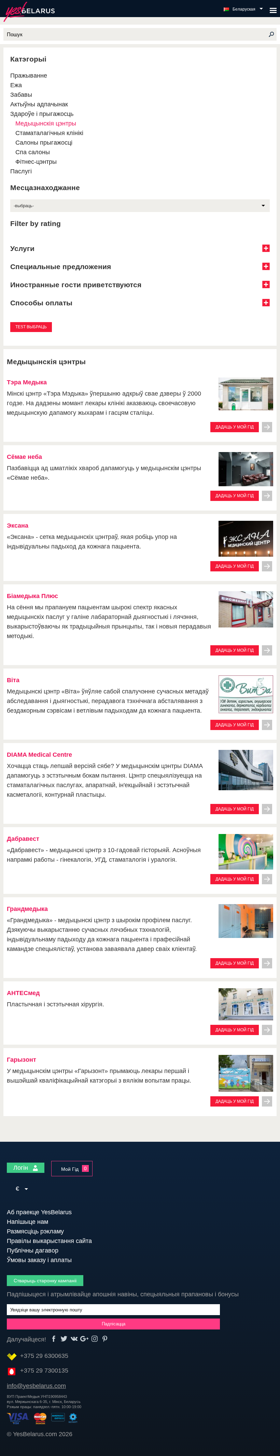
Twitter (64, 1339)
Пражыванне (28, 75)
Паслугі (21, 171)
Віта (13, 680)
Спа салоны (32, 152)
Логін (21, 1167)
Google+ (84, 1339)
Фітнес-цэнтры (36, 161)
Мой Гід (70, 1169)
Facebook (54, 1339)
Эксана (17, 525)
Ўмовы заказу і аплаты (39, 1260)
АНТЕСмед (23, 993)
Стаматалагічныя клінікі (49, 133)
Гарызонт (21, 1059)
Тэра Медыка (27, 382)
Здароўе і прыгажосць (41, 113)
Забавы (21, 94)
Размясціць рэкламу (35, 1231)
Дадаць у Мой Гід (234, 427)
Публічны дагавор (32, 1250)
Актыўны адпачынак (39, 104)
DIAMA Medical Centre (39, 754)
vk (74, 1339)
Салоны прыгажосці (43, 142)
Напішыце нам (27, 1221)
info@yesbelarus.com (36, 1385)
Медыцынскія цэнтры (45, 123)
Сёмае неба (24, 456)
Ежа (16, 85)
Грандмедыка (27, 908)
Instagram (94, 1339)
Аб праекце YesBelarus (39, 1212)
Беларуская (244, 9)
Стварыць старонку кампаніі (45, 1280)
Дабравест (23, 838)
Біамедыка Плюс (32, 596)
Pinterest (105, 1339)
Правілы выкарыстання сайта (49, 1240)
